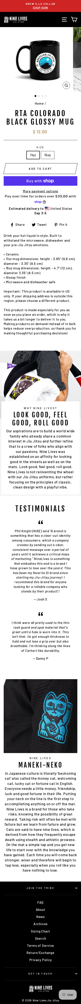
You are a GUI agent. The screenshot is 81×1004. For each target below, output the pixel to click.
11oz (33, 155)
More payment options (40, 191)
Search (40, 938)
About (40, 909)
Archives (40, 924)
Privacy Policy (40, 960)
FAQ (40, 902)
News (40, 917)
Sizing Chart (40, 931)
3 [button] (43, 96)
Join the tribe (40, 888)
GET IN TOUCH (40, 973)
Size (40, 147)
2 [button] (39, 96)
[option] (40, 6)
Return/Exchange (40, 953)
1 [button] (36, 96)
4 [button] (46, 96)
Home (39, 103)
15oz (47, 155)
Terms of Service (40, 945)
